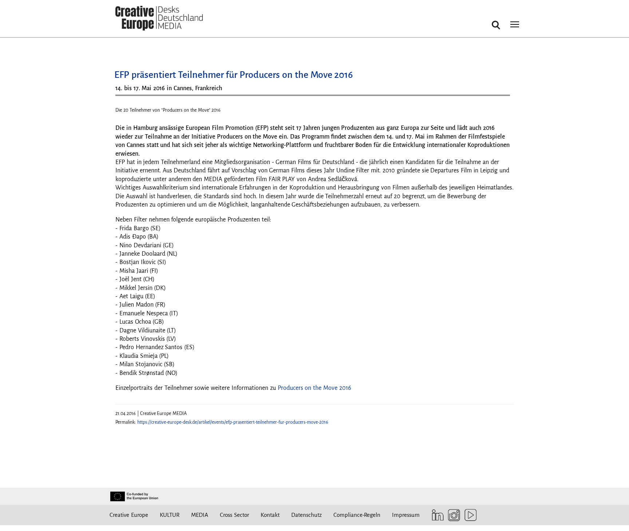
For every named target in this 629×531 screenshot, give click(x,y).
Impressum (406, 515)
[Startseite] (159, 18)
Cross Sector (234, 515)
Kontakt (270, 515)
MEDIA (199, 515)
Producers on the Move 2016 (314, 388)
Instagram (452, 515)
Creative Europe (129, 515)
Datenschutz (306, 515)
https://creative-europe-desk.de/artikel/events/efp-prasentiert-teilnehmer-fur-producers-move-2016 (232, 422)
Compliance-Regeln (356, 515)
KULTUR (169, 515)
